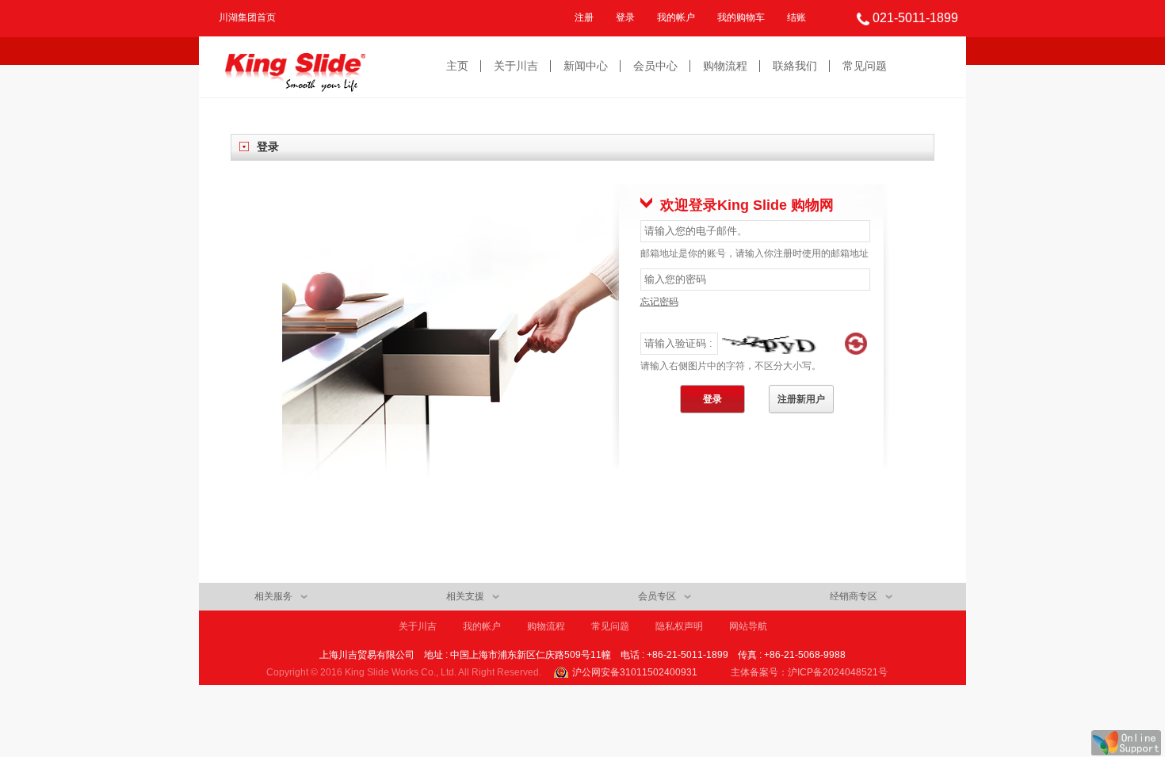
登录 (625, 17)
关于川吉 (516, 65)
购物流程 (725, 65)
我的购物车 (741, 17)
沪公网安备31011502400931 (634, 672)
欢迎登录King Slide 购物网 (747, 205)
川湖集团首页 (247, 17)
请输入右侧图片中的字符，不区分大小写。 (730, 365)
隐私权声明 (679, 626)
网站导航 (748, 626)
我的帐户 (676, 17)
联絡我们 (795, 65)
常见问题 (864, 65)
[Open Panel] (1126, 742)
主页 (457, 65)
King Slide (295, 67)
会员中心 (655, 65)
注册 (584, 17)
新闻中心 (585, 65)
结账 (796, 17)
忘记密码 (659, 301)
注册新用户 (801, 399)
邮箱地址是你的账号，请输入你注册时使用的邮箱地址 (754, 253)
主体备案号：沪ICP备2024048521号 (809, 672)
